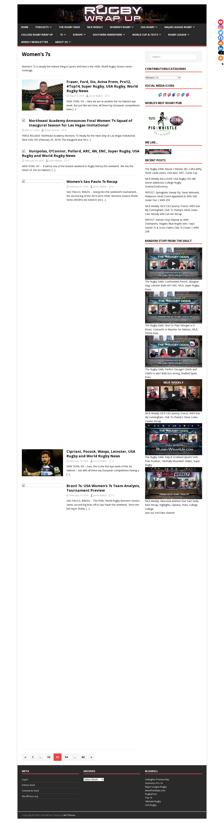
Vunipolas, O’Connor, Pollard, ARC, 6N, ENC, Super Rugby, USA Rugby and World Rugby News (80, 153)
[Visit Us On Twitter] (160, 94)
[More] (220, 58)
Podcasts (42, 27)
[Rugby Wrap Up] (112, 21)
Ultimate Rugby (153, 801)
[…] (74, 109)
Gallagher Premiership (157, 779)
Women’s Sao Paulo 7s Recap (91, 181)
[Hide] (222, 64)
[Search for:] (173, 57)
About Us (61, 42)
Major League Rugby (178, 27)
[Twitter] (220, 32)
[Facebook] (220, 37)
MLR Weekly (95, 27)
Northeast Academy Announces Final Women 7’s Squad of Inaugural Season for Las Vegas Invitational (80, 123)
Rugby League (177, 34)
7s (61, 34)
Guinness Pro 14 (154, 783)
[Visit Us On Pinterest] (187, 94)
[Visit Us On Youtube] (169, 94)
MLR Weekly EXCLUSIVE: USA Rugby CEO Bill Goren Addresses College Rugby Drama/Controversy (170, 182)
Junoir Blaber (96, 95)
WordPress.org (30, 796)
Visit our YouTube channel (159, 512)
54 (66, 757)
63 (83, 757)
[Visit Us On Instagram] (164, 94)
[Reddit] (220, 43)
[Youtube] (220, 22)
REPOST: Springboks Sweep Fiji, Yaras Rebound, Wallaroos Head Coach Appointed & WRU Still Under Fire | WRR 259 (172, 196)
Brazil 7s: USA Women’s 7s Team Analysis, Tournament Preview (103, 488)
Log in (25, 779)
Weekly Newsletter (34, 42)
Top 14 (148, 797)
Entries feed (28, 785)
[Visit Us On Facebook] (173, 94)
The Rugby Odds (69, 27)
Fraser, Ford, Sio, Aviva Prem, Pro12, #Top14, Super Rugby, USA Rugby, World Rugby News (102, 86)
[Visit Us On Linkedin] (182, 94)
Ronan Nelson (51, 130)
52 (48, 757)
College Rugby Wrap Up (37, 34)
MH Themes (69, 815)
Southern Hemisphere (107, 34)
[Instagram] (220, 27)
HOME (24, 27)
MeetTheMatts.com (155, 790)
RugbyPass (151, 794)
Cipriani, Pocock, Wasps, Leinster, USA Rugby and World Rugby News (100, 453)
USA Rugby (147, 27)
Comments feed (30, 790)
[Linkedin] (220, 48)
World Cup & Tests (145, 34)
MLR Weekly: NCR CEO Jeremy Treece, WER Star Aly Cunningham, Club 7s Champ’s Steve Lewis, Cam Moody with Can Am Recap (172, 210)
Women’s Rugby (120, 27)
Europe (78, 34)
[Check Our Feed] (178, 94)
